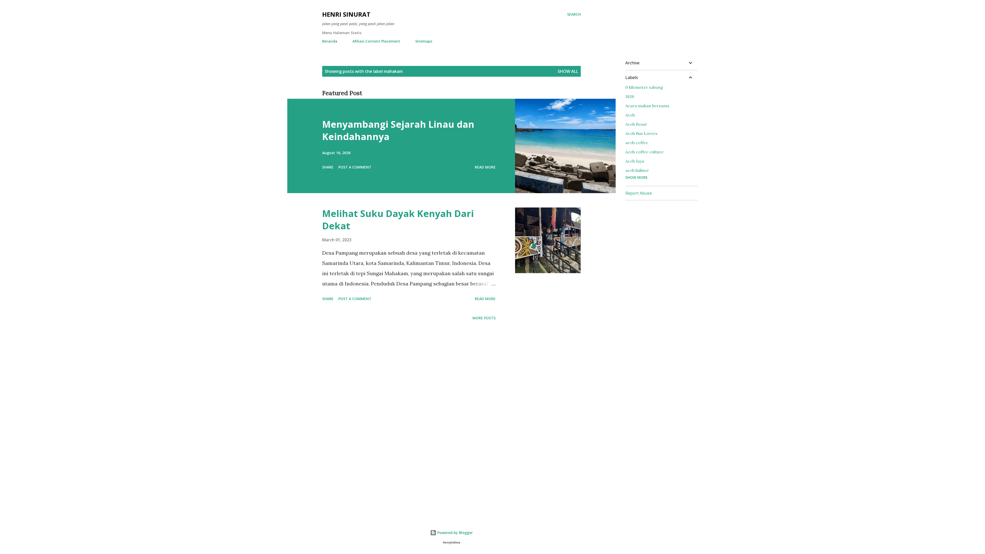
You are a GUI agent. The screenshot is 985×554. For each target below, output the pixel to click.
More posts (484, 317)
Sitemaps (423, 41)
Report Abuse (638, 193)
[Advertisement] (663, 236)
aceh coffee (636, 142)
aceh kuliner (637, 170)
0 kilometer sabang (644, 87)
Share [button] (327, 167)
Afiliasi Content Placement (376, 41)
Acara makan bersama (647, 105)
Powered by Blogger (454, 532)
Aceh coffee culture (644, 151)
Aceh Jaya (634, 161)
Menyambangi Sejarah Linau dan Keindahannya (398, 130)
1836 (629, 96)
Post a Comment (354, 167)
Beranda (329, 41)
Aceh (630, 114)
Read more (485, 167)
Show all (568, 71)
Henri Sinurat (346, 14)
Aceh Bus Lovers (641, 133)
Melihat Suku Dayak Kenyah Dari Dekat (398, 219)
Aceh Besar (636, 124)
